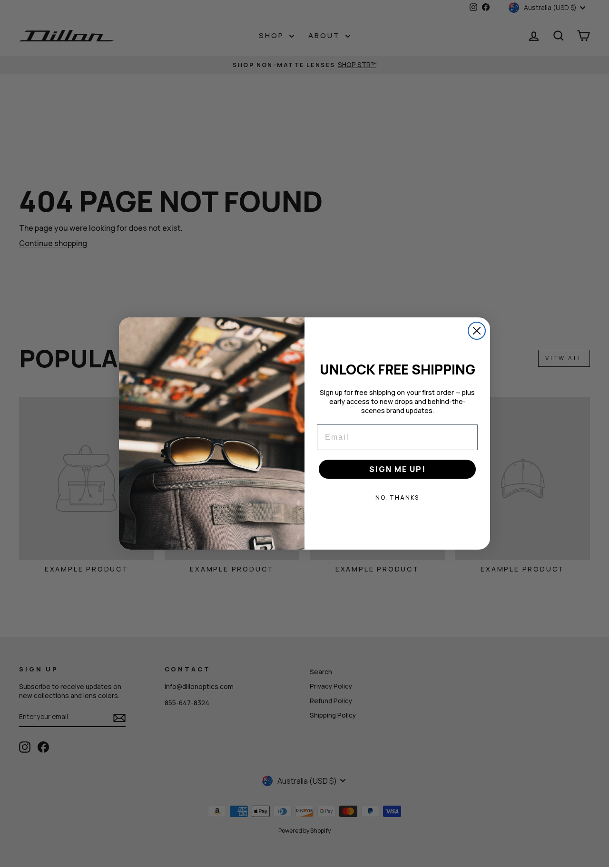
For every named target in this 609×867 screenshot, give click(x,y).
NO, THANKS (397, 497)
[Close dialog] (476, 330)
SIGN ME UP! (397, 469)
